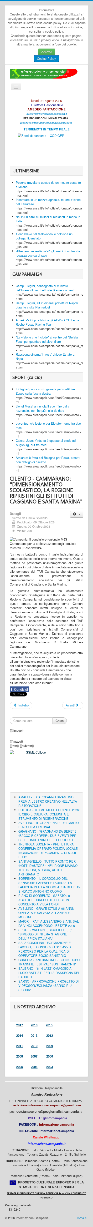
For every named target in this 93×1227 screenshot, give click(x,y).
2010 (34, 1045)
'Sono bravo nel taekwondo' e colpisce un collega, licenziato (44, 236)
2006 (49, 1056)
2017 (19, 1025)
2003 (49, 1066)
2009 (49, 1045)
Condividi (19, 689)
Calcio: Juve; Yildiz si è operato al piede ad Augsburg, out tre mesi (46, 442)
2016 (34, 1025)
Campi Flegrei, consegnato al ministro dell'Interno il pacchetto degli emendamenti (45, 287)
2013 (34, 1035)
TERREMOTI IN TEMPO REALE (47, 129)
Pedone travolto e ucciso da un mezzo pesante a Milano (48, 184)
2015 (49, 1025)
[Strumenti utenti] (76, 514)
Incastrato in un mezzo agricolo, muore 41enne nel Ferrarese (48, 201)
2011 (19, 1045)
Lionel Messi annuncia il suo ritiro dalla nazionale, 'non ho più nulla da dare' (42, 408)
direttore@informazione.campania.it (46, 113)
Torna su (82, 1218)
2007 (34, 1056)
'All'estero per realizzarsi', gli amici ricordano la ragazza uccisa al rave (48, 253)
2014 (19, 1035)
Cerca (60, 720)
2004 (34, 1066)
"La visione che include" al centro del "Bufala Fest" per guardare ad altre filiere (47, 339)
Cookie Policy (46, 58)
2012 (49, 1035)
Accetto (46, 52)
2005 (19, 1066)
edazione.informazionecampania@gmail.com (46, 122)
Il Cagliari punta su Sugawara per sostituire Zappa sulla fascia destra (45, 391)
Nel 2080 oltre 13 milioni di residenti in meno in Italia (48, 218)
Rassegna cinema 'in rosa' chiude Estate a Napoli (45, 356)
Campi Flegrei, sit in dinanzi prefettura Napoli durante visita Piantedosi (47, 305)
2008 (19, 1056)
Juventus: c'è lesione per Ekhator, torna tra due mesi (48, 425)
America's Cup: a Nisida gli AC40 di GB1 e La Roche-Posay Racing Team (47, 322)
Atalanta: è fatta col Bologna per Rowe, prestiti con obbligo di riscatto (48, 459)
